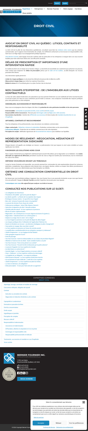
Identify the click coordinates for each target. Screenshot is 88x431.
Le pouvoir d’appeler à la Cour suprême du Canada (20, 247)
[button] (84, 402)
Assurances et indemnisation (14, 326)
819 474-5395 (23, 367)
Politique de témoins (49, 427)
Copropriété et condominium (12, 301)
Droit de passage (10, 236)
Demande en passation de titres (13, 304)
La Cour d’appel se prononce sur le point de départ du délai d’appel (25, 220)
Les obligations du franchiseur (14, 193)
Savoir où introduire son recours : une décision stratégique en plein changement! (29, 224)
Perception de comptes (11, 316)
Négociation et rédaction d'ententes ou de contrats (20, 297)
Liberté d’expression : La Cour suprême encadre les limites (23, 261)
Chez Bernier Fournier (11, 56)
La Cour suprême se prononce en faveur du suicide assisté (23, 228)
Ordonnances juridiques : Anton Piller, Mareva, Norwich (21, 205)
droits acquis (50, 111)
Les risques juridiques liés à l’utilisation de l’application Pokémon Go (26, 222)
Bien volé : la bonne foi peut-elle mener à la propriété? (21, 201)
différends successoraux (37, 115)
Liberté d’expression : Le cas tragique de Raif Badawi (21, 232)
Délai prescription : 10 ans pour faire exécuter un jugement (23, 266)
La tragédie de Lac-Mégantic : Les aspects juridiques (21, 255)
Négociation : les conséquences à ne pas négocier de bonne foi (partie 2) (27, 213)
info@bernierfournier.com (27, 369)
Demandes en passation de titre (25, 111)
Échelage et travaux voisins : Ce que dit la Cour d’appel (21, 199)
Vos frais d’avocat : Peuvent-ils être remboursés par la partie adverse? (26, 245)
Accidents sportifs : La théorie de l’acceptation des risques (23, 197)
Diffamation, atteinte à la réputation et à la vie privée (21, 329)
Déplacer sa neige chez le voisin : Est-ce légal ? (19, 218)
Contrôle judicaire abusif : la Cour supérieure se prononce (22, 209)
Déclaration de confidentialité (64, 427)
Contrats (6, 290)
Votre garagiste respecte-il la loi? (15, 234)
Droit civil (44, 280)
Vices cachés (8, 342)
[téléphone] (86, 113)
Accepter (41, 423)
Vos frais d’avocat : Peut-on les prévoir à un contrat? (21, 243)
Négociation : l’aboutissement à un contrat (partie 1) (21, 215)
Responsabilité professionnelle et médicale (18, 335)
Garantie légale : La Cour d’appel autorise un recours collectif (23, 251)
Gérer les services (39, 417)
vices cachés (40, 111)
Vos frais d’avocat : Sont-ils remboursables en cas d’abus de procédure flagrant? (29, 238)
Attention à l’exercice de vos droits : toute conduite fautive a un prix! (25, 241)
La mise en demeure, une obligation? (16, 264)
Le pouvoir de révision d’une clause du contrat (19, 203)
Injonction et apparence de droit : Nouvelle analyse (20, 207)
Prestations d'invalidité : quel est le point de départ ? (20, 195)
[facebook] (86, 116)
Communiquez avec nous (13, 183)
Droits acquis (8, 310)
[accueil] (10, 13)
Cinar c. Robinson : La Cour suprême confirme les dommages (23, 253)
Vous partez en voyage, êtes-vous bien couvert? (19, 226)
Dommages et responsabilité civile (15, 332)
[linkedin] (86, 120)
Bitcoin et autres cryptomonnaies (15, 211)
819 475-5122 (23, 365)
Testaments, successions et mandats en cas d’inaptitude (21, 339)
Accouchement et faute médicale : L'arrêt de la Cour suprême (23, 259)
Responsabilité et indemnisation (13, 322)
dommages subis (41, 113)
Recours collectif (9, 319)
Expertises (26, 9)
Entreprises (39, 9)
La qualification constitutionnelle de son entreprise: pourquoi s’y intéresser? (28, 230)
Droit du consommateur (11, 307)
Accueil (50, 3)
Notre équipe (68, 9)
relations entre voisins (65, 50)
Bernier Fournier (53, 9)
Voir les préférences (76, 423)
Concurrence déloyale (12, 129)
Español (57, 3)
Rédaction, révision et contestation (29, 127)
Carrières (78, 9)
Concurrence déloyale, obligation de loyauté (17, 287)
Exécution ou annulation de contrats (16, 294)
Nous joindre (27, 13)
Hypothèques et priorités (11, 313)
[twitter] (86, 123)
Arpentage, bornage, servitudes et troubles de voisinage (20, 284)
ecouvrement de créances (44, 131)
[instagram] (86, 127)
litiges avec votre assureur (57, 113)
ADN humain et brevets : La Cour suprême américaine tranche (24, 257)
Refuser (58, 423)
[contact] (86, 110)
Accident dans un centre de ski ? (15, 249)
